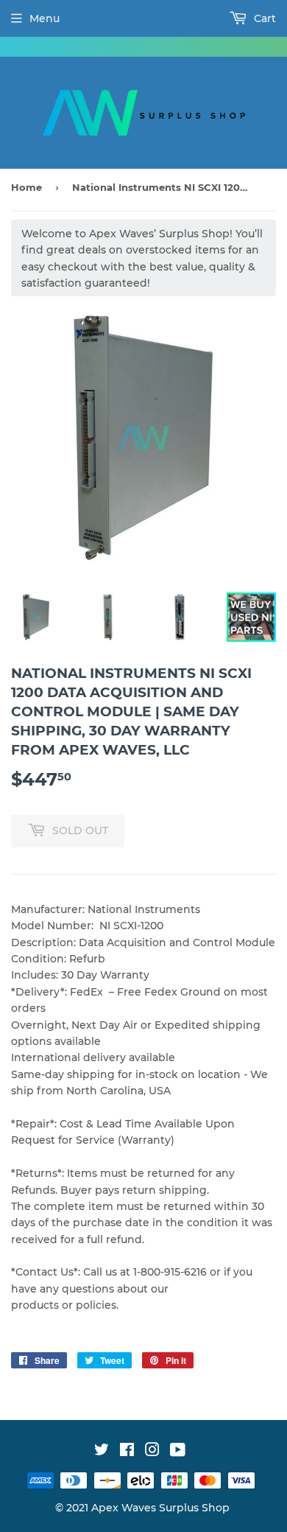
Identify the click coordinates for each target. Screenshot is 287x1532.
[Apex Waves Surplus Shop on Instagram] (152, 1451)
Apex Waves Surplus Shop (160, 1507)
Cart (263, 18)
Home (26, 187)
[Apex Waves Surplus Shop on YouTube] (177, 1451)
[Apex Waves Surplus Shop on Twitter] (101, 1451)
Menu (44, 18)
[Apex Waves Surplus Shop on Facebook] (127, 1451)
